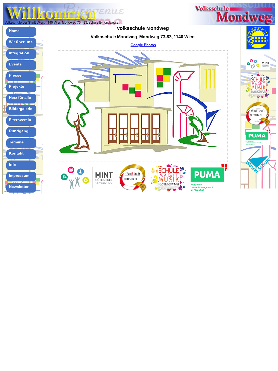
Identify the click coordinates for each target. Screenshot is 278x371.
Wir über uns (21, 42)
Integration (19, 53)
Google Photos (143, 45)
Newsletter (19, 186)
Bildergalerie (20, 108)
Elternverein (20, 120)
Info (12, 164)
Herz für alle (20, 97)
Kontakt (16, 153)
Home (14, 31)
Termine (16, 142)
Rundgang (19, 131)
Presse (15, 75)
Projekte (16, 86)
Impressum (19, 175)
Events (15, 64)
